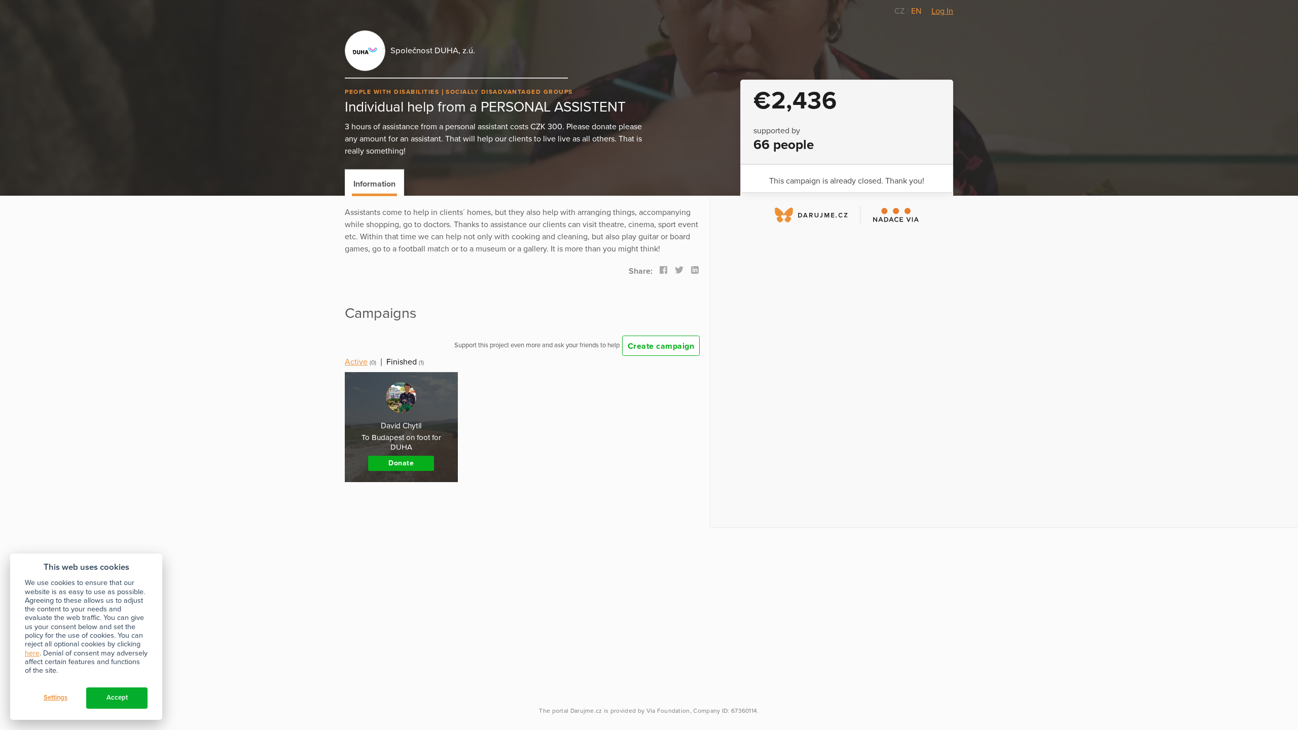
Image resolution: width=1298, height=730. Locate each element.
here (32, 653)
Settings (55, 698)
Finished (401, 362)
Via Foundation (668, 710)
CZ (900, 11)
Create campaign (661, 346)
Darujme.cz (586, 710)
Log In (942, 11)
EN (916, 11)
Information (374, 184)
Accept (117, 698)
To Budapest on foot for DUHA (401, 442)
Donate (401, 463)
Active (356, 362)
